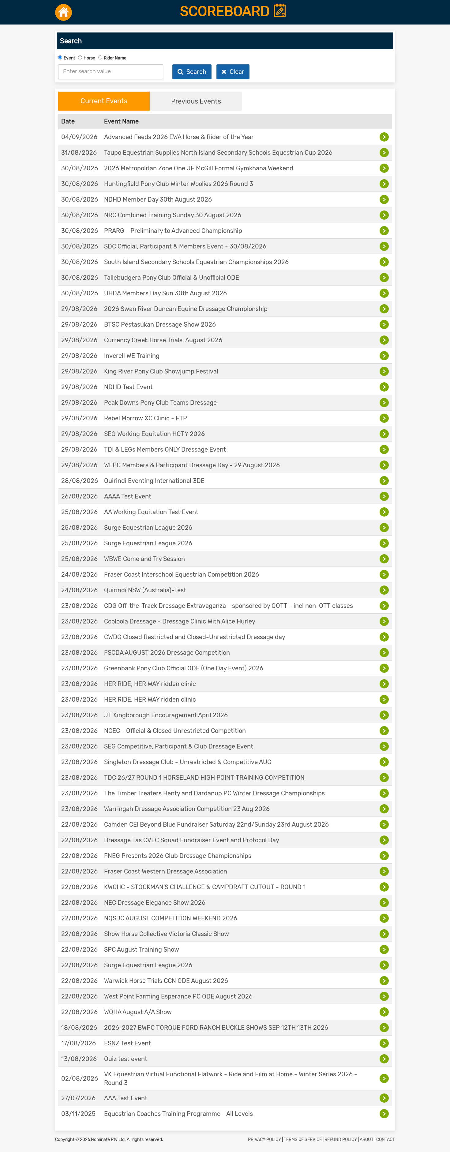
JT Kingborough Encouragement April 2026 (166, 715)
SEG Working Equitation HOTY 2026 (154, 434)
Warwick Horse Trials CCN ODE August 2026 (166, 980)
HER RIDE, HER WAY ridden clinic (150, 684)
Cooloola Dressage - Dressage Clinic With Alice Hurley (179, 621)
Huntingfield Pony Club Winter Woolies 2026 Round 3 (178, 184)
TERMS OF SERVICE (303, 1139)
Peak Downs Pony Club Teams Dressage (160, 402)
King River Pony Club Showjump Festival (161, 371)
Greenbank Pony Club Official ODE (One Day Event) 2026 (183, 668)
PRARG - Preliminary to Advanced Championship (173, 230)
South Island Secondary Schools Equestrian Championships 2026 (196, 262)
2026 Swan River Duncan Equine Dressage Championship (186, 309)
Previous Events (196, 101)
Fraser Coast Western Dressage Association (165, 871)
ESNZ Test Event (127, 1043)
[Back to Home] (63, 12)
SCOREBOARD (226, 11)
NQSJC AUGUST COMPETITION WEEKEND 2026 (170, 918)
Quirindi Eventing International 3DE (154, 480)
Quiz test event (125, 1059)
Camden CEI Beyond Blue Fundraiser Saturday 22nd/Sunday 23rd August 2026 (216, 824)
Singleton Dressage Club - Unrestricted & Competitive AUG (188, 762)
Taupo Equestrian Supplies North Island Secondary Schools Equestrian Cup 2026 (218, 152)
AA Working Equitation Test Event (151, 512)
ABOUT (366, 1139)
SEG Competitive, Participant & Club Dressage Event (178, 746)
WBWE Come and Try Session (144, 559)
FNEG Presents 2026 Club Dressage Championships (177, 855)
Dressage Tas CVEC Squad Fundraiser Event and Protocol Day (191, 840)
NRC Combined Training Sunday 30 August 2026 (172, 215)
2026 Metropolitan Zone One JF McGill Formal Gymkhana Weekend (198, 168)
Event (69, 58)
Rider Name (115, 58)
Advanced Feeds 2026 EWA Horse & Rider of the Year (179, 137)
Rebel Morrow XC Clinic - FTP (145, 418)
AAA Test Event (125, 1098)
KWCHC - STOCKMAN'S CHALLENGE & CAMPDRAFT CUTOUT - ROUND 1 (205, 887)
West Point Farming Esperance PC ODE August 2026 (178, 996)
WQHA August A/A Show (138, 1012)
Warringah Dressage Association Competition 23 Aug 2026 (187, 809)
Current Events (104, 101)
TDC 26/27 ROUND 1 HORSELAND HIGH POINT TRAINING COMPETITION (204, 777)
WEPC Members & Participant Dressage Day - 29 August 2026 (192, 465)
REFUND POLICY (340, 1139)
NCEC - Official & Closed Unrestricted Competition (175, 730)
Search (194, 71)
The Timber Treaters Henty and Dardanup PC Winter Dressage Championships (214, 793)
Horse (89, 58)
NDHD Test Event (128, 387)
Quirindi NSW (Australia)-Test (145, 590)
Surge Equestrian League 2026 (148, 527)
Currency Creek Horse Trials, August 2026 (163, 340)
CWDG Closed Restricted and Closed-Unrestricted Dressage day (194, 637)
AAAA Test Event (127, 496)
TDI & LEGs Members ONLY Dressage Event (165, 449)
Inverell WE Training (131, 355)
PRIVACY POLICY (264, 1139)
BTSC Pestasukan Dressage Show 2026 (160, 324)
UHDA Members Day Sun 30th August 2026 (165, 293)
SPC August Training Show (141, 949)
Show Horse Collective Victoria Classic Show (166, 934)
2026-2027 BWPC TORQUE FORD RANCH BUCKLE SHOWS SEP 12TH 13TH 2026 (216, 1027)
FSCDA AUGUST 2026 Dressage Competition (167, 652)
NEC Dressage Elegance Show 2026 (154, 902)
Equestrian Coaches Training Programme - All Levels (178, 1113)
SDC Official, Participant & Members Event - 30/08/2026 (185, 246)
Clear (235, 71)
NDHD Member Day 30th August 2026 (158, 199)
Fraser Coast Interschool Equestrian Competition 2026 (181, 574)
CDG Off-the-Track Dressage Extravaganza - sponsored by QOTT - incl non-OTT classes (228, 605)
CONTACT (385, 1139)
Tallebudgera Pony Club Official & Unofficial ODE (171, 277)
